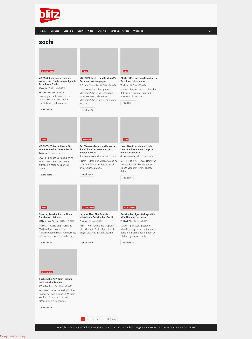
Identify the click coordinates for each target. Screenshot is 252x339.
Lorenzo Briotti (129, 156)
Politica (43, 31)
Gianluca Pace (47, 286)
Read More (46, 109)
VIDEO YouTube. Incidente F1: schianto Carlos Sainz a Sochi (58, 130)
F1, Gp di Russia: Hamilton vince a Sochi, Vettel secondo (139, 61)
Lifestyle (102, 31)
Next (113, 319)
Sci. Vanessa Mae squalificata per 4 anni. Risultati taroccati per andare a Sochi (99, 130)
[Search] (209, 31)
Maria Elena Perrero (49, 221)
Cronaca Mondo (48, 71)
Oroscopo (138, 31)
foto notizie (87, 139)
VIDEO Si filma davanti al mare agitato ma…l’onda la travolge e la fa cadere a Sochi (58, 61)
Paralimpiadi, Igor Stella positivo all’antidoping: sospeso (139, 198)
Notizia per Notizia (120, 31)
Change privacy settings (13, 336)
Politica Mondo (88, 207)
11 (108, 319)
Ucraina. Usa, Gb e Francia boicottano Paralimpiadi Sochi (99, 198)
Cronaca (55, 31)
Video (90, 31)
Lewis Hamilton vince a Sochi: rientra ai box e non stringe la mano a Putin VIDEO (139, 130)
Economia (68, 31)
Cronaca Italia (47, 272)
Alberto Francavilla (90, 85)
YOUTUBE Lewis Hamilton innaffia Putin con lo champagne (99, 61)
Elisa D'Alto (127, 221)
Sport (80, 31)
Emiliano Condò (89, 156)
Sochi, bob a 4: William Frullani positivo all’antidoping (58, 262)
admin (44, 88)
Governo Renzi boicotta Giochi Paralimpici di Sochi (58, 198)
